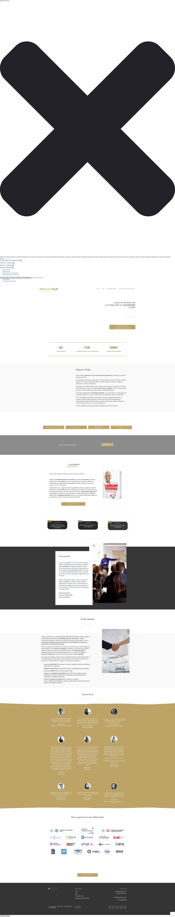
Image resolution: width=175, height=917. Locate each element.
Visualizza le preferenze (15, 277)
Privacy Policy (78, 906)
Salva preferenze (27, 277)
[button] (87, 129)
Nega (7, 277)
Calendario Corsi (79, 896)
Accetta (2, 277)
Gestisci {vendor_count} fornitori (10, 273)
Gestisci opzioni (6, 269)
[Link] (109, 907)
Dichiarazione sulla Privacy (9, 281)
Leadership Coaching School (82, 898)
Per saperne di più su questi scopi (11, 274)
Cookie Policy (6, 279)
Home (76, 891)
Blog (76, 893)
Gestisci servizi (6, 271)
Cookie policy (77, 907)
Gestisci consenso (5, 916)
